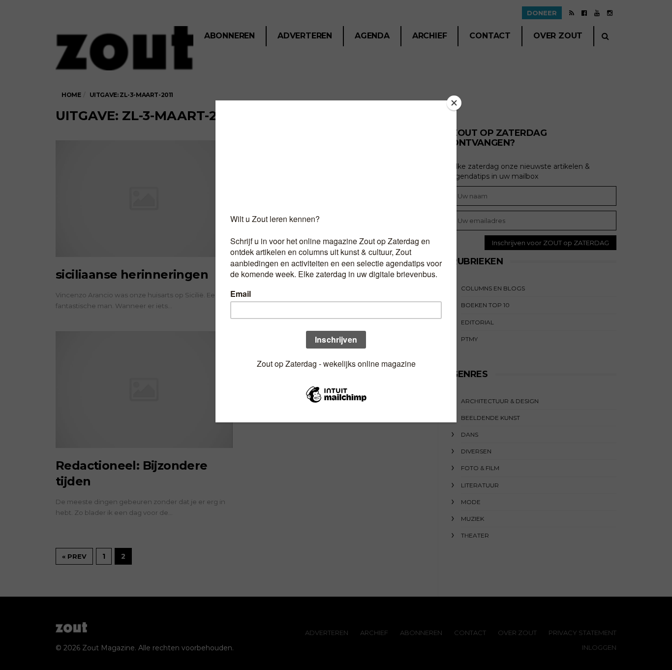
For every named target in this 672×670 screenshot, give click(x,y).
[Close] (454, 103)
